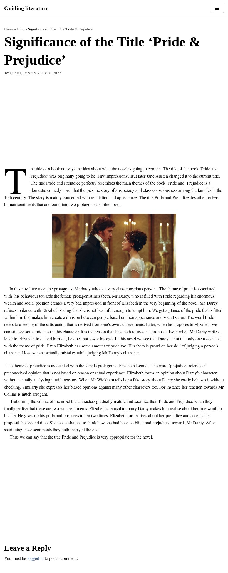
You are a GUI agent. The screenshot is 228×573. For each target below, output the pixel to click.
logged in (35, 558)
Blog (20, 28)
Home (8, 28)
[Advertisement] (114, 124)
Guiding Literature (23, 72)
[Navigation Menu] (217, 8)
